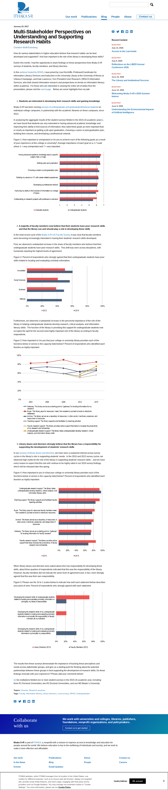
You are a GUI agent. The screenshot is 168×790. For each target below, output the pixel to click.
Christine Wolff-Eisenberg (26, 47)
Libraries (24, 690)
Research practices (37, 690)
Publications (89, 16)
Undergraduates (83, 693)
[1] (102, 120)
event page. (46, 89)
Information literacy (34, 693)
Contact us (145, 16)
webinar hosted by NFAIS (31, 72)
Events (17, 767)
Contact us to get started (76, 728)
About (128, 16)
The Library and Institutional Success (130, 80)
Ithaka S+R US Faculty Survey (56, 235)
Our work (71, 16)
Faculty (22, 693)
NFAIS (72, 693)
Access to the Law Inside (124, 51)
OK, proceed (137, 781)
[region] (84, 781)
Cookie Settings (120, 781)
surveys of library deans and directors (36, 453)
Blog (104, 16)
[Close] (164, 781)
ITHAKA (37, 742)
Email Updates (56, 767)
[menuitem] (71, 17)
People (115, 16)
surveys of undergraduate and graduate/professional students (69, 107)
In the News (19, 762)
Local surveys (63, 693)
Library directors (49, 693)
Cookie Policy (64, 787)
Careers (123, 762)
